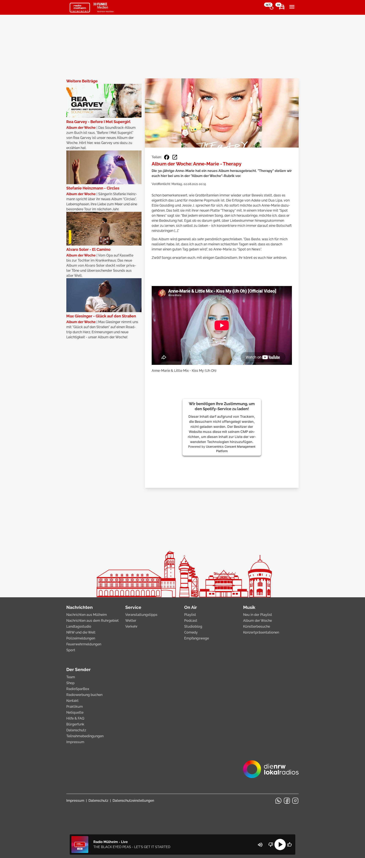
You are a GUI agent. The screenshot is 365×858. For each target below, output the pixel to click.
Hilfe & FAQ (75, 718)
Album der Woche (257, 621)
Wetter (130, 621)
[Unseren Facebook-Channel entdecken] (286, 800)
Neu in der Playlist (257, 615)
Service (133, 607)
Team (70, 677)
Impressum (75, 742)
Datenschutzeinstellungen (133, 801)
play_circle (280, 844)
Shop (70, 683)
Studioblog (193, 626)
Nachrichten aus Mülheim (86, 615)
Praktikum (74, 707)
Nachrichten (79, 607)
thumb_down (270, 844)
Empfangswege (196, 638)
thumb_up (289, 844)
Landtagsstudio (78, 626)
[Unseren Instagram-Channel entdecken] (295, 800)
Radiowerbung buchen (84, 695)
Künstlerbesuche (256, 626)
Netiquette (74, 712)
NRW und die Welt (80, 632)
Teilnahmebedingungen (85, 736)
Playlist (190, 615)
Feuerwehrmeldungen (83, 644)
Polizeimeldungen (80, 638)
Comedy (191, 632)
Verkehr (131, 626)
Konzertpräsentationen (261, 632)
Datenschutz (76, 730)
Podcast (190, 621)
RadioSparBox (77, 689)
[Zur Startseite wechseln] (80, 7)
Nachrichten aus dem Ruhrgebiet (92, 621)
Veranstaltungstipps (141, 615)
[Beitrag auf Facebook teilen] (166, 157)
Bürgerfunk (75, 724)
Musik (249, 607)
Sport (70, 650)
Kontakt (72, 701)
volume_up (260, 845)
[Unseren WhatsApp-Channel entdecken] (278, 800)
